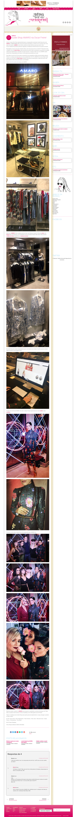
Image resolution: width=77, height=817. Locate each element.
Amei (30, 733)
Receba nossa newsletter (22, 811)
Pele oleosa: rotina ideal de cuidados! (60, 128)
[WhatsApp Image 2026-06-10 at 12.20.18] (61, 65)
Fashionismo (55, 206)
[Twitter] (63, 22)
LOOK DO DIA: (58, 93)
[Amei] (29, 732)
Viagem (8, 807)
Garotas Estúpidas (56, 207)
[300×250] (61, 50)
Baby (14, 808)
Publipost (14, 35)
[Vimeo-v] (67, 22)
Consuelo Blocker (55, 204)
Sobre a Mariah (22, 808)
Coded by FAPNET (66, 815)
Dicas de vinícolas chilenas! (58, 85)
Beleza (7, 811)
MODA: (55, 156)
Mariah (14, 767)
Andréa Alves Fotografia (57, 199)
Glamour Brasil (55, 208)
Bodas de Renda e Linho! (58, 139)
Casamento (15, 807)
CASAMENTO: (58, 136)
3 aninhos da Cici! (56, 149)
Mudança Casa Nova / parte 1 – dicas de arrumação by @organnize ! (60, 75)
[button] (11, 732)
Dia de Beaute (55, 205)
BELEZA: (56, 126)
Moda (14, 810)
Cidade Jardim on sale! (41, 741)
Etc (13, 811)
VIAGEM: (56, 82)
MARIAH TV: (57, 71)
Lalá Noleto (54, 209)
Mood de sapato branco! (57, 159)
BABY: (55, 146)
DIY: (54, 103)
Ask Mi (54, 201)
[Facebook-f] (65, 22)
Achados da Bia (55, 198)
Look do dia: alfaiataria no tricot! (59, 95)
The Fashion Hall (55, 212)
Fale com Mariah (23, 812)
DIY (7, 810)
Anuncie (21, 807)
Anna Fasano (55, 200)
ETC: (54, 167)
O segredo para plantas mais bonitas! (60, 169)
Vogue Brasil (55, 213)
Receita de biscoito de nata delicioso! (60, 118)
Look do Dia (8, 808)
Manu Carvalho (55, 211)
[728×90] (38, 6)
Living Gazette (55, 210)
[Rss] (70, 22)
